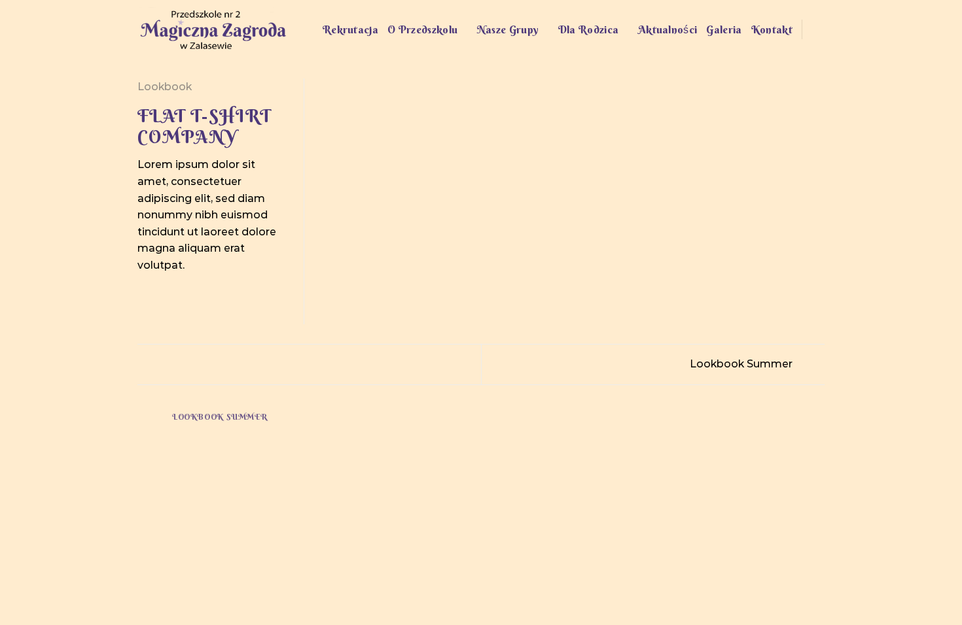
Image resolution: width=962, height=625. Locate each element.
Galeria (723, 29)
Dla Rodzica (588, 29)
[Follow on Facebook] (816, 29)
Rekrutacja (350, 29)
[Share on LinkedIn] (209, 296)
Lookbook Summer (742, 364)
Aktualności (668, 29)
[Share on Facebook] (145, 296)
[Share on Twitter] (161, 296)
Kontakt (772, 29)
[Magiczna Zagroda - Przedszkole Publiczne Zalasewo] (212, 29)
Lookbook (164, 86)
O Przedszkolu (422, 29)
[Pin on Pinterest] (193, 296)
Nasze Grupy (508, 29)
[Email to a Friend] (177, 296)
